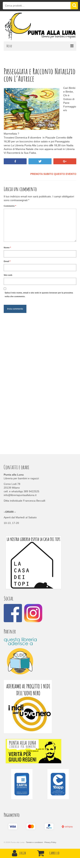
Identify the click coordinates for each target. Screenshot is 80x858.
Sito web (8, 275)
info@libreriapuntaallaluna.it (20, 495)
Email (7, 261)
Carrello (54, 853)
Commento (10, 206)
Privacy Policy (50, 842)
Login (22, 853)
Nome (7, 247)
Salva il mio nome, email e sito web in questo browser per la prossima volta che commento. (39, 295)
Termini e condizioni (34, 842)
